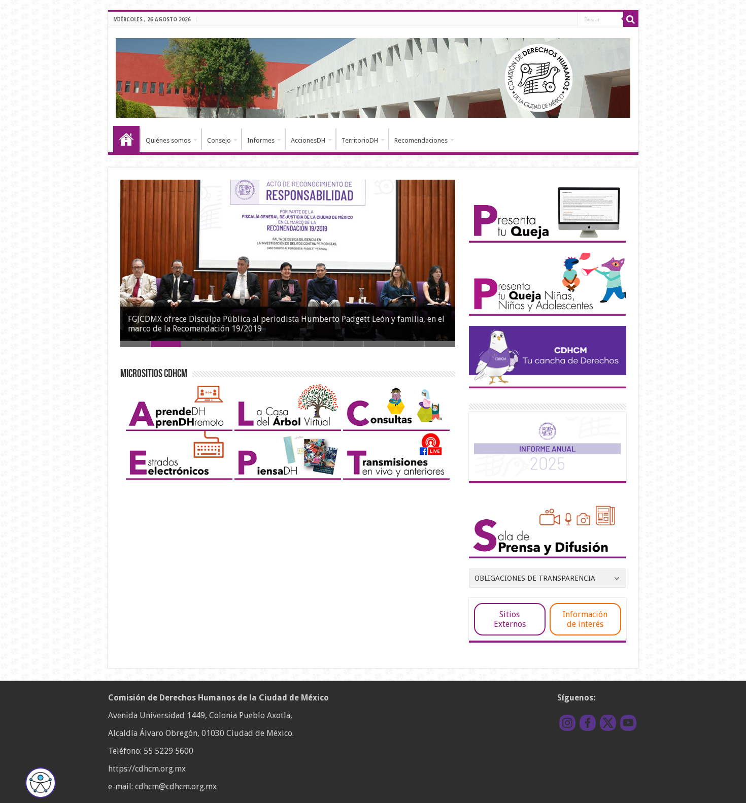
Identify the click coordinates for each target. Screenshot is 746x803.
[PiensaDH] (287, 454)
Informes (261, 140)
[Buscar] (630, 19)
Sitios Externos (510, 619)
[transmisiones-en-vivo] (396, 454)
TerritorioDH (360, 140)
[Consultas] (396, 406)
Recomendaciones (421, 140)
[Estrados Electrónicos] (179, 454)
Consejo (219, 140)
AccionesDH (308, 140)
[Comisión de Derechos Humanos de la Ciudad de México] (373, 76)
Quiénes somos (168, 140)
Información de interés (585, 619)
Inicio (126, 139)
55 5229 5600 (168, 751)
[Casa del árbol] (287, 406)
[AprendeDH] (179, 406)
